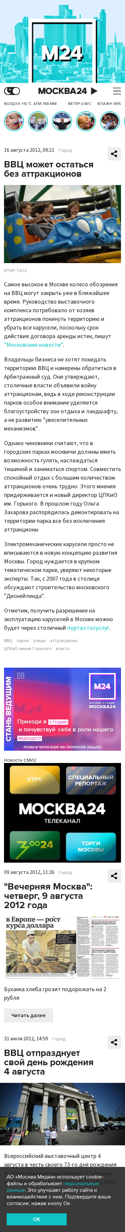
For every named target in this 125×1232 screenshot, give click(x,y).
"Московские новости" (33, 345)
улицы (39, 640)
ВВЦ (8, 640)
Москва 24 (63, 91)
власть (63, 648)
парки (23, 640)
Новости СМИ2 (20, 760)
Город (65, 150)
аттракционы (63, 640)
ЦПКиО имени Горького (28, 648)
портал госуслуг (88, 628)
